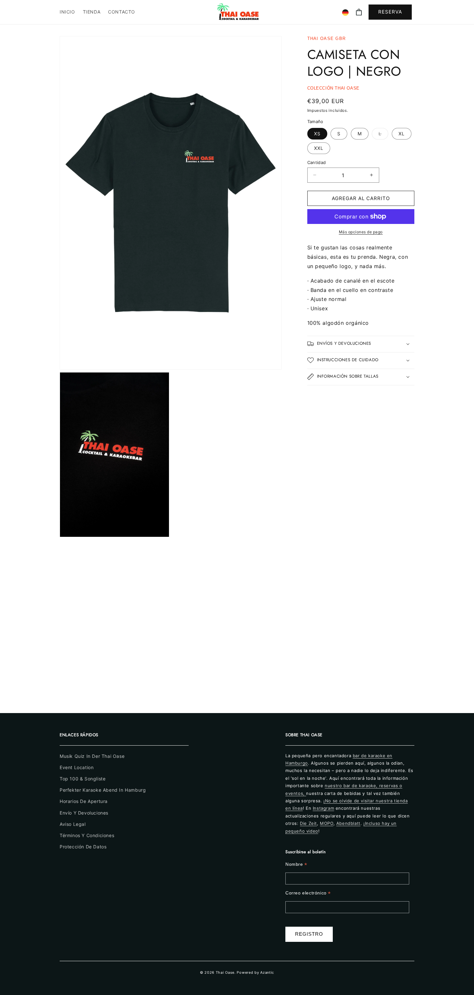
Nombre (296, 864)
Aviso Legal (73, 824)
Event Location (77, 767)
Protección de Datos (83, 846)
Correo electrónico (308, 893)
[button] (359, 12)
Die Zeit (308, 823)
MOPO (326, 823)
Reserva (390, 12)
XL (402, 133)
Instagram (323, 808)
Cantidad (316, 162)
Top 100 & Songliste (82, 778)
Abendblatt (348, 823)
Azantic (267, 972)
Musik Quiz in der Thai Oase (92, 756)
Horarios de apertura (84, 801)
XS (317, 133)
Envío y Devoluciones (84, 812)
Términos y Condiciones (87, 835)
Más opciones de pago (361, 231)
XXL (318, 147)
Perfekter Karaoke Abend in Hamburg (103, 790)
